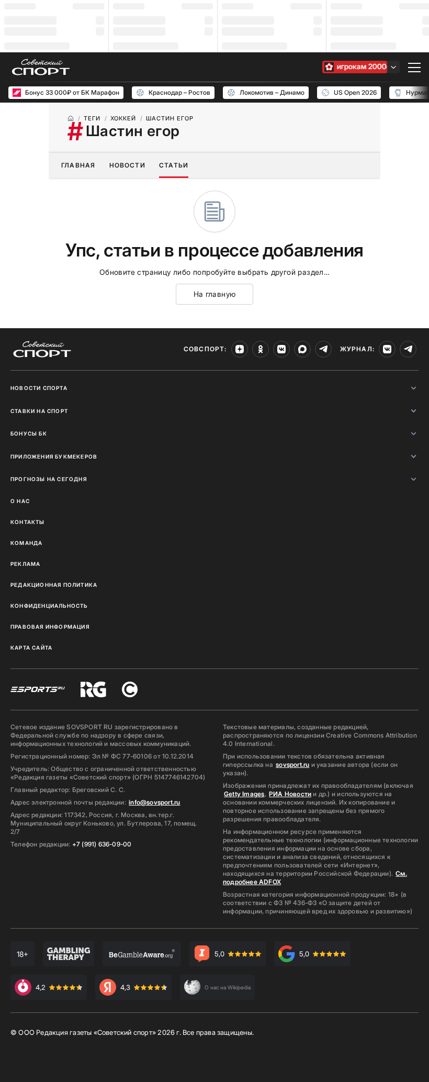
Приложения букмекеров (53, 456)
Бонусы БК (28, 433)
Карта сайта (31, 647)
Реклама (25, 564)
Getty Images (244, 794)
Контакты (27, 522)
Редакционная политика (53, 585)
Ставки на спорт (39, 411)
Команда (26, 543)
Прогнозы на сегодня (48, 479)
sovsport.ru (292, 764)
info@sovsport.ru (154, 802)
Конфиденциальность (49, 606)
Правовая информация (49, 626)
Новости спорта (38, 388)
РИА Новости (290, 794)
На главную (215, 293)
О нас (20, 501)
